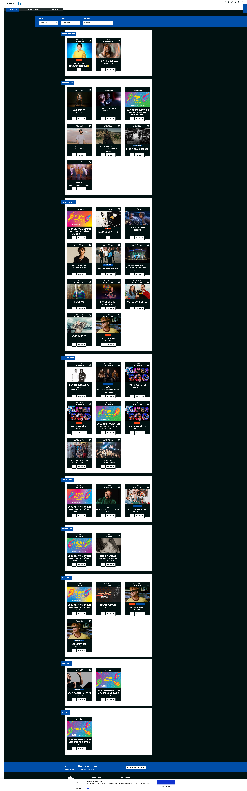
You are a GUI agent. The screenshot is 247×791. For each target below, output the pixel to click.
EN (242, 1)
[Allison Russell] (103, 155)
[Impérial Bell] (13, 3)
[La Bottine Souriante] (74, 467)
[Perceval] (74, 308)
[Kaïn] (103, 396)
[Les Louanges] (103, 345)
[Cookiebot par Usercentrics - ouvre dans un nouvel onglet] (78, 788)
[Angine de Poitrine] (108, 238)
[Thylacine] (74, 155)
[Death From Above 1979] (74, 396)
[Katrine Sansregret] (132, 155)
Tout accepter (166, 782)
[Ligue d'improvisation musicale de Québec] (132, 119)
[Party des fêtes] (132, 396)
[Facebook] (225, 2)
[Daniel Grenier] (103, 308)
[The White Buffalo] (103, 70)
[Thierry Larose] (103, 565)
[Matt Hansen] (74, 274)
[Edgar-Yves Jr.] (103, 614)
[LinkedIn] (235, 2)
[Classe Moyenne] (132, 516)
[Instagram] (228, 2)
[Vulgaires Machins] (103, 274)
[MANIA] (74, 189)
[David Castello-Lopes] (74, 699)
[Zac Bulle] (79, 70)
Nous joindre (245, 8)
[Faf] (103, 516)
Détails (89, 788)
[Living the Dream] (132, 274)
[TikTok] (232, 2)
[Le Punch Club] (103, 119)
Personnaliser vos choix (165, 786)
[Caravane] (103, 467)
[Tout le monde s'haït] (132, 308)
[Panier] (239, 2)
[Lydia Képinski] (74, 345)
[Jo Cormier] (74, 119)
